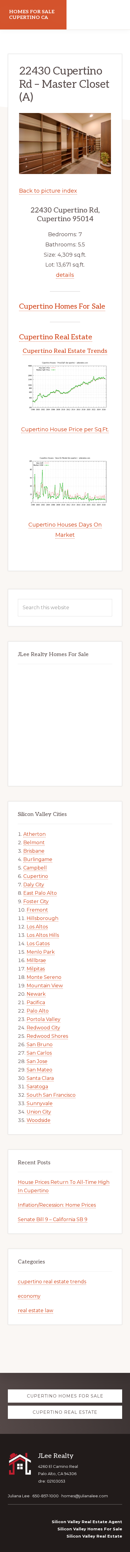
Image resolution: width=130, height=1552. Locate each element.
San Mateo (39, 1070)
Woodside (38, 1120)
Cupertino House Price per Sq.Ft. (65, 429)
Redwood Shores (47, 1036)
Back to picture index (48, 191)
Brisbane (33, 851)
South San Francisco (51, 1095)
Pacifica (36, 1002)
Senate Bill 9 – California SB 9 (52, 1219)
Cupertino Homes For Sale (62, 306)
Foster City (36, 901)
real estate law (35, 1310)
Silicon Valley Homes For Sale (89, 1528)
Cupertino (35, 876)
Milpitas (36, 969)
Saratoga (37, 1086)
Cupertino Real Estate (55, 337)
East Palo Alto (40, 893)
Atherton (34, 834)
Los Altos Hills (43, 935)
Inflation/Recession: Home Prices (57, 1205)
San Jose (37, 1061)
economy (29, 1296)
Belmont (34, 842)
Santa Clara (40, 1078)
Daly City (33, 885)
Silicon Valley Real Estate (94, 1536)
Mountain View (45, 985)
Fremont (37, 910)
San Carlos (39, 1053)
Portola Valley (43, 1019)
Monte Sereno (44, 977)
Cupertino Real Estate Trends (65, 351)
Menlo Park (41, 952)
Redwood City (43, 1028)
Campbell (35, 868)
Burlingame (37, 859)
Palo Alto (38, 1011)
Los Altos (37, 927)
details (65, 275)
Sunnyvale (40, 1103)
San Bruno (40, 1044)
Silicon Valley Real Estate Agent (87, 1521)
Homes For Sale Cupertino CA (31, 14)
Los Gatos (38, 943)
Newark (36, 994)
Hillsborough (42, 918)
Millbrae (36, 960)
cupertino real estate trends (52, 1282)
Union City (39, 1112)
